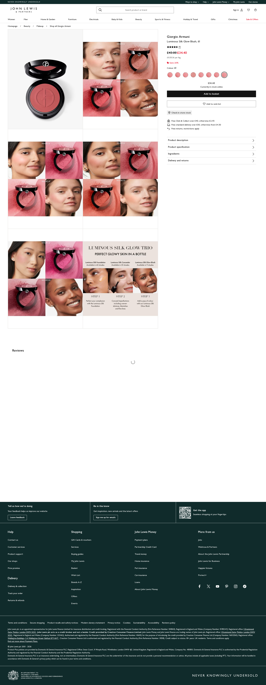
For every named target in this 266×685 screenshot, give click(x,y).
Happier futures (205, 568)
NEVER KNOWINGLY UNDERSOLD (24, 2)
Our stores (253, 2)
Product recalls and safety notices (62, 622)
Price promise (14, 568)
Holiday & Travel (190, 19)
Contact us (13, 540)
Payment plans (141, 540)
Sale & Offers (252, 19)
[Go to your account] (241, 10)
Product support (15, 554)
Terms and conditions (17, 622)
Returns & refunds (16, 600)
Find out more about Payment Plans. (23, 641)
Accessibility (153, 622)
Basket (74, 568)
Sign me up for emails (106, 517)
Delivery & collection (17, 586)
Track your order (15, 593)
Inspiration (76, 589)
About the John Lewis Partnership (213, 554)
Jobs (200, 540)
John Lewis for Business (209, 561)
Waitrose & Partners (207, 547)
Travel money (141, 554)
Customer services (16, 547)
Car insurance (141, 575)
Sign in (236, 10)
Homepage (12, 26)
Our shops (12, 561)
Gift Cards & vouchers (81, 540)
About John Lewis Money (146, 589)
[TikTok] (244, 587)
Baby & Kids (117, 19)
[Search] (100, 10)
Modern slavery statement (93, 622)
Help (205, 2)
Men (26, 19)
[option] (170, 75)
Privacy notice (114, 622)
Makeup (40, 26)
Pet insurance (141, 568)
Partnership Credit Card (145, 547)
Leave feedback (17, 517)
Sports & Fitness (162, 19)
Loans (137, 582)
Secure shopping (37, 622)
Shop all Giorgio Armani (60, 26)
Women (11, 19)
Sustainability (139, 622)
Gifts (213, 19)
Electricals (94, 19)
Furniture (72, 19)
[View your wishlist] (248, 10)
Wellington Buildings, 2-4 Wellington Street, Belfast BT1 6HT (33, 638)
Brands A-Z (76, 582)
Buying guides (77, 554)
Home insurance (142, 561)
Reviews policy (168, 622)
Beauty (138, 19)
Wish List (75, 575)
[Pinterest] (226, 587)
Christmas (232, 19)
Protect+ (202, 575)
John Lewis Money (220, 2)
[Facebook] (199, 587)
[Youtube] (217, 587)
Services (75, 547)
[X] (208, 587)
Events (74, 603)
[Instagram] (235, 587)
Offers (74, 596)
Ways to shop (191, 2)
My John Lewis (239, 2)
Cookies (127, 622)
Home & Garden (48, 19)
